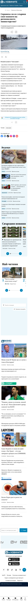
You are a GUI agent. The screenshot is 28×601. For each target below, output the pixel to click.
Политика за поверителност (19, 575)
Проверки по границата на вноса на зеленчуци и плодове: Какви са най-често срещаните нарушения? (11, 243)
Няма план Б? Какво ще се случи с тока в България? (14, 361)
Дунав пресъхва (5, 5)
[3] (26, 2)
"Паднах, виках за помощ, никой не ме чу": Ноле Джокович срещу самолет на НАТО (13, 404)
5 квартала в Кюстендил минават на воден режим (13, 205)
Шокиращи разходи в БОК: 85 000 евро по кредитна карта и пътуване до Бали (13, 424)
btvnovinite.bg (5, 51)
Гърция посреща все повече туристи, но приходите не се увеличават (13, 378)
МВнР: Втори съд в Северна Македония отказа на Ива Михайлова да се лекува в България (13, 213)
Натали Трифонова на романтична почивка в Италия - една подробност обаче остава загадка (12, 462)
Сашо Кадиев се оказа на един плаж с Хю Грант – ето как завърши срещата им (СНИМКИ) (13, 451)
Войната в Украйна (14, 5)
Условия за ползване (11, 580)
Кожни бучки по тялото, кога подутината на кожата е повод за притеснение (11, 515)
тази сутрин (8, 127)
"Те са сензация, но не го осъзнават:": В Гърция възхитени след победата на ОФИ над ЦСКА (13, 416)
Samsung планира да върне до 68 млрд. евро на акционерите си (13, 370)
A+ (6, 57)
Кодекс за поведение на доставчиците (14, 577)
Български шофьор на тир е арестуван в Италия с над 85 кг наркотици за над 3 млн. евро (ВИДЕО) (14, 167)
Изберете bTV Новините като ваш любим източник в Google (15, 118)
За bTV (3, 575)
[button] (7, 253)
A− (2, 57)
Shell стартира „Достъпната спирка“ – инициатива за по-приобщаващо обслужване (18, 187)
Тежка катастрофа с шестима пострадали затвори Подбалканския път (13, 197)
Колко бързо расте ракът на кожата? (11, 498)
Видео (21, 5)
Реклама (9, 575)
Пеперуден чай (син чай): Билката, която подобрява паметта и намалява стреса (13, 508)
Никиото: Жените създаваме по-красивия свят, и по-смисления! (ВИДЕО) (11, 472)
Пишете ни (19, 580)
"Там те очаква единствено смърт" (11, 280)
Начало (8, 10)
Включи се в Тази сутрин (16, 10)
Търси (24, 530)
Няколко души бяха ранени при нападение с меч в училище (18, 176)
